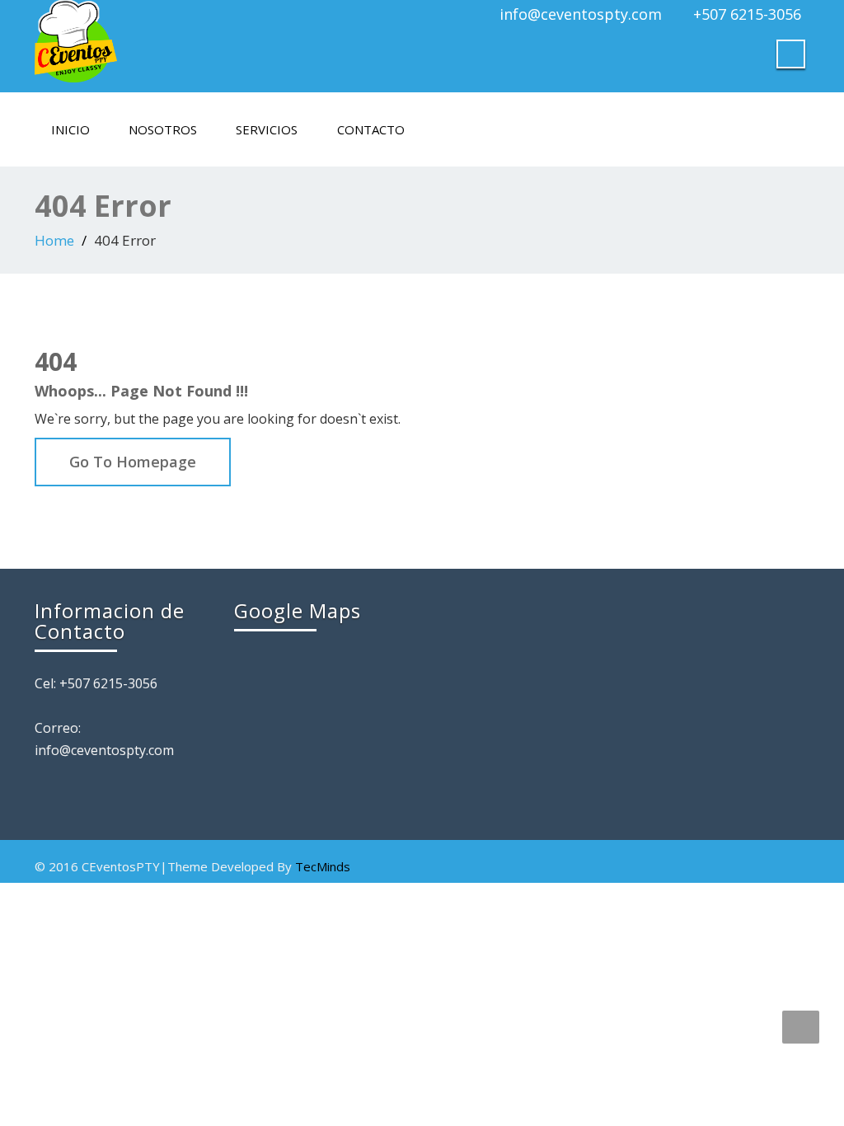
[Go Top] (800, 1027)
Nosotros (163, 129)
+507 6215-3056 (747, 14)
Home (54, 240)
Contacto (371, 129)
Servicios (267, 129)
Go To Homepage (132, 462)
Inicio (70, 129)
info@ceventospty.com (580, 14)
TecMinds (322, 866)
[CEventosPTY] (222, 41)
